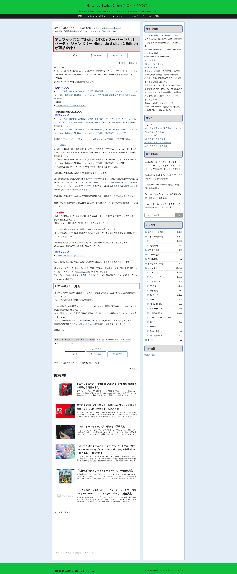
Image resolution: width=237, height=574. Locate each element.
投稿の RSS (149, 355)
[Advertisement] (96, 531)
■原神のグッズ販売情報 (154, 139)
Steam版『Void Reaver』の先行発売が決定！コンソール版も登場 (163, 196)
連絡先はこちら (109, 31)
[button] (179, 215)
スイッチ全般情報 (89, 340)
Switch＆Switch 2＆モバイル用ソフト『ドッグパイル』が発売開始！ (163, 177)
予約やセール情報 (73, 340)
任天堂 (101, 340)
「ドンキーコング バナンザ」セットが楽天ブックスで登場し (87, 139)
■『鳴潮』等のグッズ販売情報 (157, 143)
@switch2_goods (80, 31)
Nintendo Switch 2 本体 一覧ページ (71, 105)
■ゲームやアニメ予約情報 (155, 146)
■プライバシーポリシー (154, 64)
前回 (62, 145)
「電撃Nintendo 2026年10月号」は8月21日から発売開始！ (163, 186)
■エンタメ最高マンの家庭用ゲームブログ (162, 128)
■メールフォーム (151, 67)
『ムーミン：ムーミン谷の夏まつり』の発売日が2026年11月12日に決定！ (162, 206)
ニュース (60, 340)
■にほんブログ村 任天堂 (155, 132)
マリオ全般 (126, 340)
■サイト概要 (150, 60)
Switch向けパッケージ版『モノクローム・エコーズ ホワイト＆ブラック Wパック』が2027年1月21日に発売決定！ (162, 165)
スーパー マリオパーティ (65, 343)
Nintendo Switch (113, 340)
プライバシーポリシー (111, 28)
